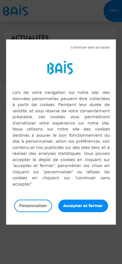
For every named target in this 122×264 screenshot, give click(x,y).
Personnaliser (33, 205)
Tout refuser (90, 47)
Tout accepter (83, 206)
